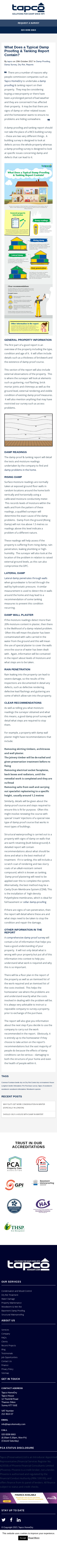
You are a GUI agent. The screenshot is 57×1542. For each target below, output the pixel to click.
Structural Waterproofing (12, 1314)
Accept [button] (23, 1538)
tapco (9, 61)
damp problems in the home (20, 469)
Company (5, 1333)
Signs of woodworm (45, 1086)
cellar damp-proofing (34, 902)
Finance (4, 1365)
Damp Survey (10, 64)
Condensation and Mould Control (16, 1291)
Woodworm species (34, 1089)
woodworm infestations (18, 1089)
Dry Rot (21, 64)
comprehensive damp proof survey (25, 937)
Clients (4, 1341)
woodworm (5, 1089)
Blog (3, 1349)
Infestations (17, 1086)
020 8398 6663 (28, 30)
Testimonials (7, 1353)
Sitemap (5, 1373)
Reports (29, 64)
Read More (33, 1538)
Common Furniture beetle (10, 1082)
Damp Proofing (43, 61)
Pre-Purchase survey (30, 1086)
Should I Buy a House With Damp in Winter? (23, 1114)
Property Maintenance (11, 1302)
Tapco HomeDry (13, 81)
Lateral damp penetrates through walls (25, 578)
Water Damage (8, 1298)
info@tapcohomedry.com (13, 1424)
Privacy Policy (7, 1369)
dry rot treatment (43, 1082)
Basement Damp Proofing (13, 1310)
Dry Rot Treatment (9, 1295)
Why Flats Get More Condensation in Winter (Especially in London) (24, 1106)
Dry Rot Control (30, 1082)
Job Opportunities (9, 1357)
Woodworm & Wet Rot (11, 1306)
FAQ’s (4, 1337)
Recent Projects (8, 1345)
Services (5, 1329)
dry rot (22, 1082)
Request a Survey (28, 23)
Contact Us (6, 1361)
